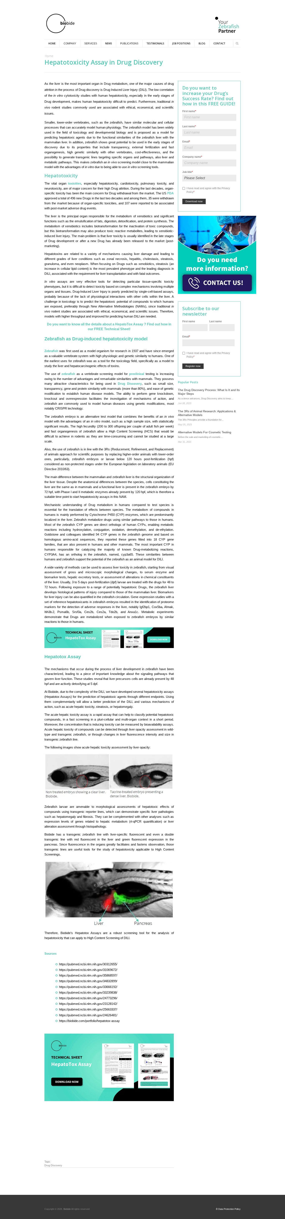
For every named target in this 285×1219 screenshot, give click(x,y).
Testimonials (155, 43)
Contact (219, 43)
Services (90, 43)
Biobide (67, 1209)
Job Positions (181, 43)
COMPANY (70, 43)
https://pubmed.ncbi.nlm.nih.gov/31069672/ (88, 970)
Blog (202, 43)
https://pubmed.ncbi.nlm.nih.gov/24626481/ (88, 1015)
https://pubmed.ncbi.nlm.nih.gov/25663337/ (88, 1009)
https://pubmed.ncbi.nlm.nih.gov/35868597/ (88, 975)
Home (51, 43)
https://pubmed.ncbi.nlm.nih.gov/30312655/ (88, 964)
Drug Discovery (130, 383)
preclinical (137, 374)
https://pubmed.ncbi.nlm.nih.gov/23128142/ (88, 1003)
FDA (170, 193)
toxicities (74, 183)
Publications (129, 43)
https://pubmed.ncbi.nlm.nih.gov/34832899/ (88, 981)
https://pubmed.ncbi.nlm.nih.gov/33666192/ (88, 987)
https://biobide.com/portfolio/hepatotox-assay (89, 1021)
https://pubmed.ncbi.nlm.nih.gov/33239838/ (88, 992)
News (108, 43)
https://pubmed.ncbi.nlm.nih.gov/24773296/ (88, 998)
